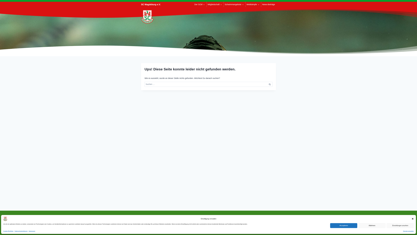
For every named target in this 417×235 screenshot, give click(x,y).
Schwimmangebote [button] (233, 4)
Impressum (32, 231)
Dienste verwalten (408, 231)
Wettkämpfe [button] (252, 4)
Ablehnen (372, 225)
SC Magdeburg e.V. (151, 4)
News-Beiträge (268, 4)
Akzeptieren (343, 225)
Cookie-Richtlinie (8, 231)
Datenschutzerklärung (21, 231)
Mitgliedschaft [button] (214, 4)
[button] (413, 219)
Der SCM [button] (198, 4)
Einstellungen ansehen (400, 225)
